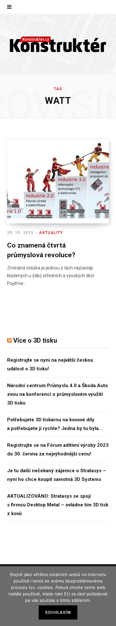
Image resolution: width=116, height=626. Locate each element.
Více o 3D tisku (35, 340)
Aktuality (51, 232)
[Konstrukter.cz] (58, 44)
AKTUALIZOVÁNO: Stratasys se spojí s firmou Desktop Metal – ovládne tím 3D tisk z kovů (57, 504)
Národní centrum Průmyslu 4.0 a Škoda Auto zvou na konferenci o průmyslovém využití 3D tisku (57, 394)
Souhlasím (58, 612)
